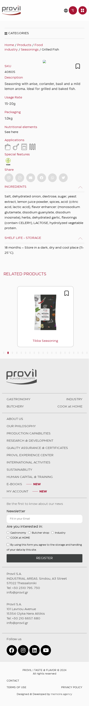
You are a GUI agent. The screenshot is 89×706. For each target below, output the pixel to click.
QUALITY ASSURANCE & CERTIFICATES (37, 448)
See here (11, 132)
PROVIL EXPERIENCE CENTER (30, 455)
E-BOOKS (14, 484)
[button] (30, 177)
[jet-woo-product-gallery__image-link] (44, 61)
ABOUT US (15, 419)
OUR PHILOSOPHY (21, 426)
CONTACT (13, 681)
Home (9, 45)
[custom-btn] (9, 177)
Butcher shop (40, 533)
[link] (73, 10)
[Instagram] (23, 650)
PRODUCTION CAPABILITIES (29, 433)
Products (24, 45)
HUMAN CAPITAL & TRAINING (30, 477)
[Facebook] (12, 650)
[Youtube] (46, 650)
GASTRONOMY (18, 399)
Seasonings (30, 49)
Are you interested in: (25, 526)
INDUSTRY (74, 399)
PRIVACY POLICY (71, 687)
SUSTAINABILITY (19, 469)
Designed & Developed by (44, 694)
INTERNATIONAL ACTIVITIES (28, 462)
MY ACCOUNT (17, 491)
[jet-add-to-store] (77, 66)
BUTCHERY (15, 406)
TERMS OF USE (16, 687)
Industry (60, 533)
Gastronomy (18, 533)
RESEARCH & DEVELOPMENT (30, 440)
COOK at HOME (69, 406)
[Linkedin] (34, 650)
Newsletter (16, 511)
